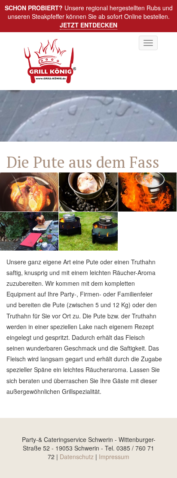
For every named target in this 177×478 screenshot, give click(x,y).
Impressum (114, 456)
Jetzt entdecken (88, 25)
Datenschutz (77, 456)
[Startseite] (52, 61)
